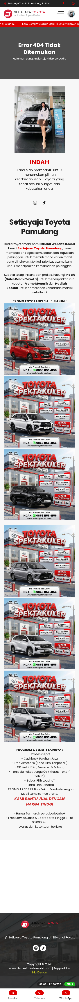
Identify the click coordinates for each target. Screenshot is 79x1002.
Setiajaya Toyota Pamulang (40, 248)
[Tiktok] (44, 203)
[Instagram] (35, 203)
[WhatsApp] (73, 3)
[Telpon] (64, 3)
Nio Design (39, 972)
